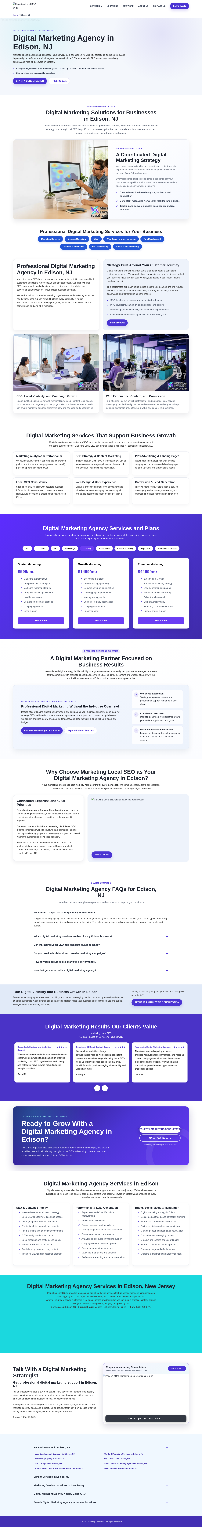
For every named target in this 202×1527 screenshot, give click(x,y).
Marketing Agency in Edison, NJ (50, 1459)
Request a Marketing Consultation (42, 730)
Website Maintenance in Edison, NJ (121, 1468)
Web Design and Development (121, 239)
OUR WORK (128, 6)
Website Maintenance (73, 246)
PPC (55, 548)
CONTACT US (159, 6)
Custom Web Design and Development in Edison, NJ (60, 1468)
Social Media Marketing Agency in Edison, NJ (125, 1463)
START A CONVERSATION (30, 81)
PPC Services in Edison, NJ (117, 1459)
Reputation (145, 548)
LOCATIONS (112, 6)
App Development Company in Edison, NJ (55, 1454)
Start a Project (117, 323)
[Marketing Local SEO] (25, 6)
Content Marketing (77, 239)
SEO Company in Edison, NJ (48, 1463)
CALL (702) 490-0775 (160, 1138)
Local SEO (41, 548)
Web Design (70, 548)
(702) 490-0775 (59, 81)
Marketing (87, 548)
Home (15, 15)
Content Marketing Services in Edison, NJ (123, 1454)
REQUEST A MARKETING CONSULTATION (157, 1002)
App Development (152, 239)
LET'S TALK (179, 6)
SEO (96, 239)
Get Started (41, 620)
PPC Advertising (100, 246)
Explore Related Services (80, 730)
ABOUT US (143, 6)
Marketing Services (50, 239)
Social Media (104, 548)
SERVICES (95, 6)
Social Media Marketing (127, 246)
